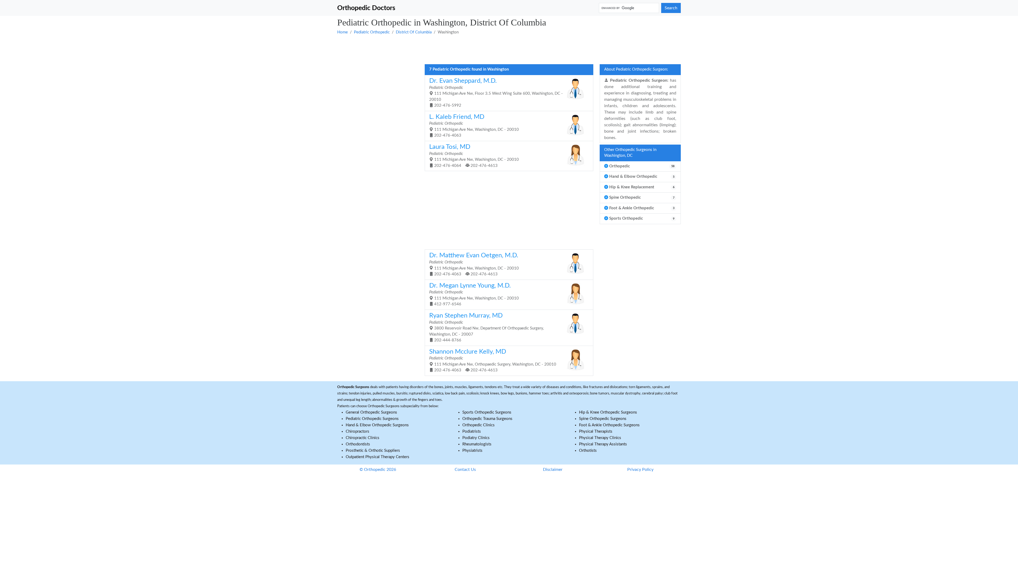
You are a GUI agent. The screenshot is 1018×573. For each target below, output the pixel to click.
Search (671, 8)
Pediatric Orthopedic (372, 32)
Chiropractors (357, 431)
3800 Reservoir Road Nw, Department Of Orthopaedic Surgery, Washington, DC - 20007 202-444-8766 (486, 327)
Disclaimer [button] (553, 469)
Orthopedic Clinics (478, 425)
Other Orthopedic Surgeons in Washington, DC (630, 153)
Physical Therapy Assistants (603, 444)
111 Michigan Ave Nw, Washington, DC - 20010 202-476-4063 (474, 126)
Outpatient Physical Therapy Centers (377, 457)
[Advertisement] (496, 49)
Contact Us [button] (465, 469)
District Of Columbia (414, 32)
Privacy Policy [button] (640, 469)
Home (342, 32)
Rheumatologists (477, 444)
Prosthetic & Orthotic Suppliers (373, 451)
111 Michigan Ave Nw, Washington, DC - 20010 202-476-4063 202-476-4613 (474, 264)
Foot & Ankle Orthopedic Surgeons (609, 425)
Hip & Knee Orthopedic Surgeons (608, 412)
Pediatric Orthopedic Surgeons (372, 419)
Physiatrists (472, 451)
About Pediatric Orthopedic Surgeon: (636, 69)
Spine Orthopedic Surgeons (602, 419)
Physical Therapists (595, 431)
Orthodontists (358, 444)
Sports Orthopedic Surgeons (486, 412)
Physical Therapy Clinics (600, 438)
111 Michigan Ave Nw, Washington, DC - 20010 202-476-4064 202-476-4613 (474, 156)
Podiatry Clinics (476, 438)
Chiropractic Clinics (362, 438)
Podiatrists (471, 431)
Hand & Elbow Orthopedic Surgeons (377, 425)
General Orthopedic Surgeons (371, 412)
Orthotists (588, 451)
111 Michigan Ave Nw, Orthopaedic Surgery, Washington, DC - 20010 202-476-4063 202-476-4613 (492, 360)
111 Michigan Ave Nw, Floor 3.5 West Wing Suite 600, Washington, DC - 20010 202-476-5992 (496, 92)
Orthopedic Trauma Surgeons (487, 419)
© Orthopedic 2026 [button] (377, 469)
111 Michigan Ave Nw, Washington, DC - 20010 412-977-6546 (474, 294)
